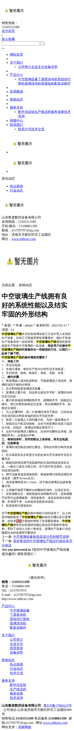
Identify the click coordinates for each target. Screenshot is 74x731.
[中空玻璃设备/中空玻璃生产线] (22, 171)
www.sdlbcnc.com (24, 239)
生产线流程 (43, 112)
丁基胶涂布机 (48, 79)
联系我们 (16, 124)
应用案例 (16, 91)
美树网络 (24, 727)
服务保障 (57, 112)
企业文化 (37, 67)
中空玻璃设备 (28, 79)
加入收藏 (8, 39)
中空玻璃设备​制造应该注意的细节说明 (41, 536)
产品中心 (16, 75)
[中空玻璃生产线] (22, 152)
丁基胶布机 (18, 614)
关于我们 (16, 62)
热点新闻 (16, 664)
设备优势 (51, 67)
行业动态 (16, 668)
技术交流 (37, 129)
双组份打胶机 (20, 619)
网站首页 (16, 54)
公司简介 (24, 67)
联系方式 (24, 129)
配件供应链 (26, 112)
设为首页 (8, 31)
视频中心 (16, 120)
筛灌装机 (47, 83)
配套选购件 (62, 83)
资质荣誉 (16, 648)
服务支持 (16, 107)
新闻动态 (16, 99)
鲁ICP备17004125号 (58, 705)
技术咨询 (16, 698)
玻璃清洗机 (33, 83)
